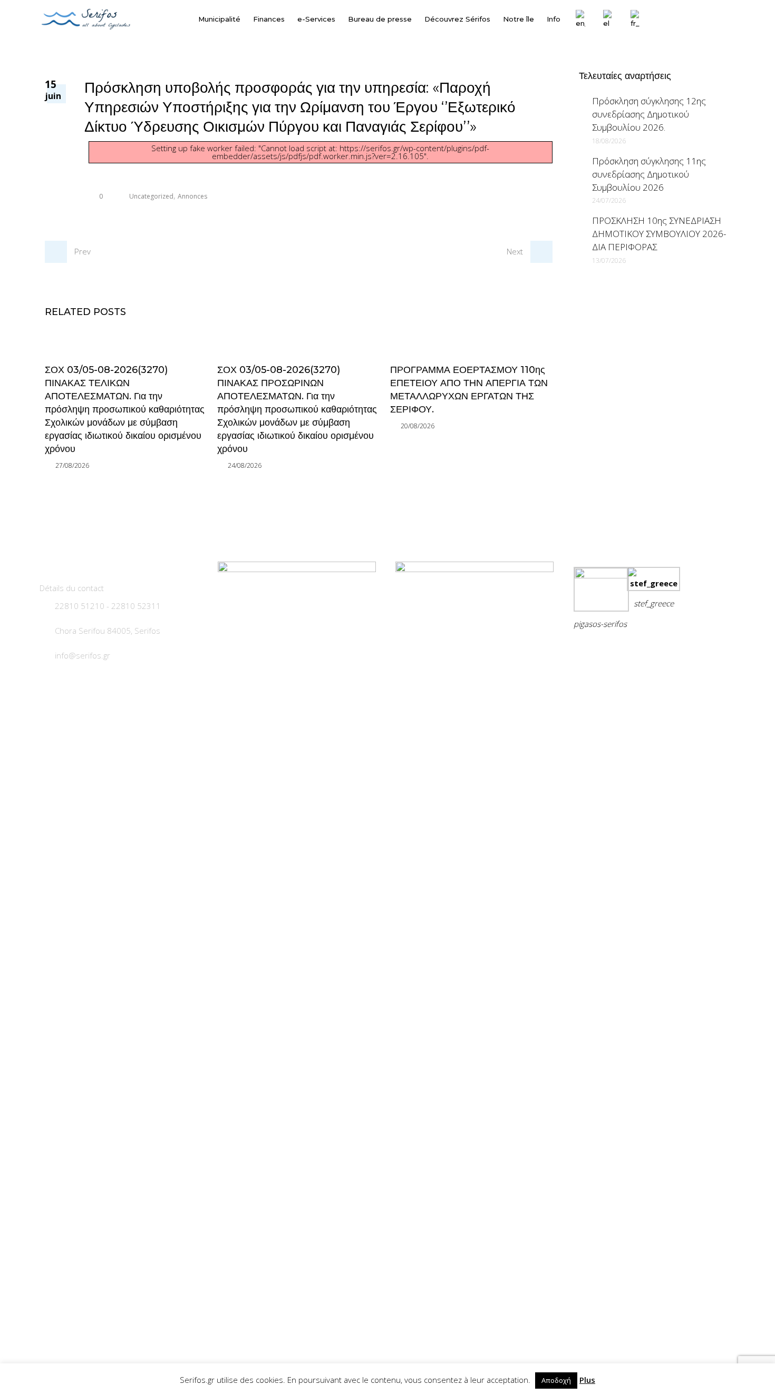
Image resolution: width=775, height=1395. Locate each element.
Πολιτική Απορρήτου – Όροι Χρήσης (646, 650)
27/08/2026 (72, 465)
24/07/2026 (609, 200)
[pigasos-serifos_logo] (601, 575)
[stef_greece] (653, 583)
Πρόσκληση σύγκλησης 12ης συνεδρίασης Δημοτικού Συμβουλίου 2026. (649, 114)
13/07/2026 (609, 260)
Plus (587, 1379)
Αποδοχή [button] (556, 1380)
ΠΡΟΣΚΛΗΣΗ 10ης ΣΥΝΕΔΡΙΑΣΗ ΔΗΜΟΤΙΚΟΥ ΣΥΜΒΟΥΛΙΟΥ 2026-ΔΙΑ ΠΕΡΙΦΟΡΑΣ (659, 233)
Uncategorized (151, 196)
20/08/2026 (417, 425)
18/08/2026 (609, 140)
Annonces (192, 196)
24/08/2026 (244, 465)
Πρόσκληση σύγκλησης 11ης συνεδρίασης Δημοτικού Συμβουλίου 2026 (649, 174)
